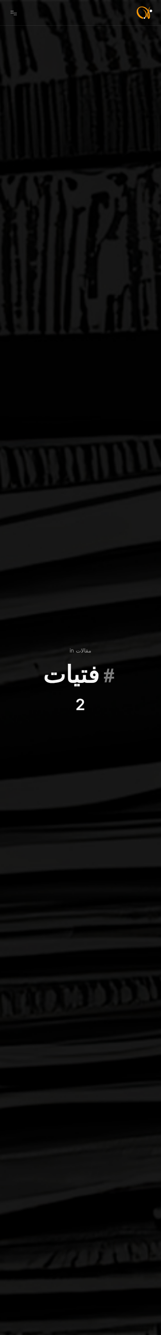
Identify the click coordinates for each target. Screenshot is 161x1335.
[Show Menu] (13, 12)
